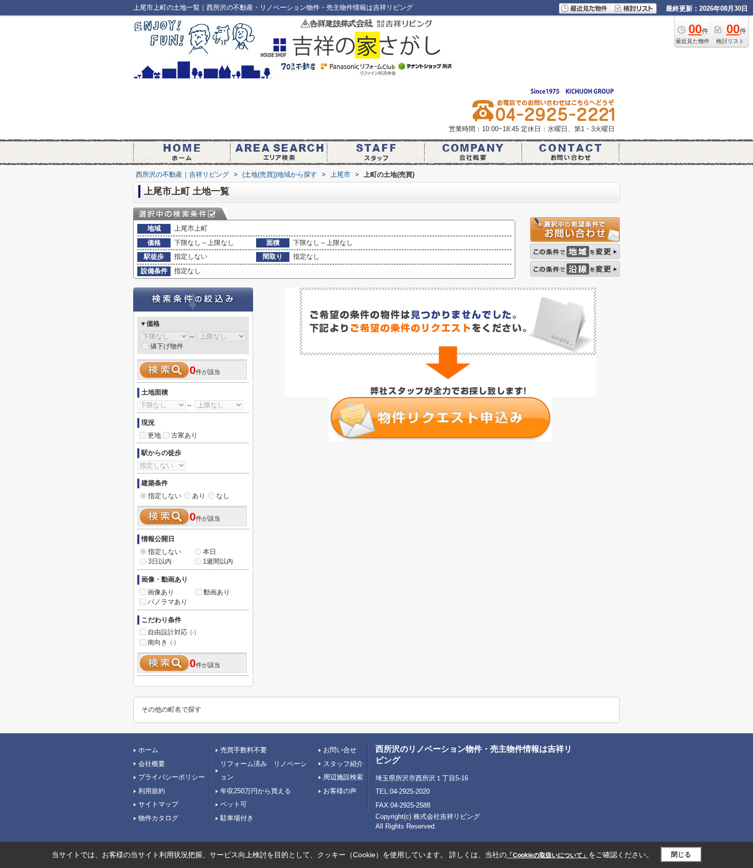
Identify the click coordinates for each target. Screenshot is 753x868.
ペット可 (233, 804)
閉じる (681, 854)
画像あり (161, 592)
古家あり (184, 435)
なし (222, 496)
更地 (154, 435)
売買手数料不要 (243, 750)
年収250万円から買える (255, 791)
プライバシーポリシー (171, 777)
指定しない (164, 496)
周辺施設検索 (343, 777)
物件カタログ (158, 818)
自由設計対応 (172, 632)
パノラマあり (167, 602)
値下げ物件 (166, 346)
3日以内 (160, 561)
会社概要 (151, 764)
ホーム (148, 750)
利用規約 (151, 791)
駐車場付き (237, 818)
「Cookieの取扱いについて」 (548, 855)
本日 (209, 551)
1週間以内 (218, 561)
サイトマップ (158, 804)
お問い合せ (340, 750)
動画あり (216, 592)
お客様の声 (340, 791)
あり (198, 496)
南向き (162, 642)
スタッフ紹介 (343, 764)
